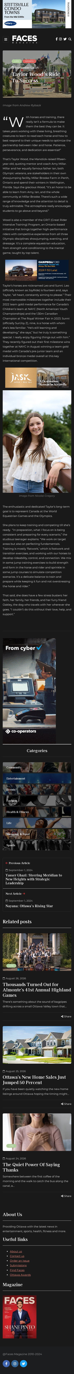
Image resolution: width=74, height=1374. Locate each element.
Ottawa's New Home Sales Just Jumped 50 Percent (34, 1079)
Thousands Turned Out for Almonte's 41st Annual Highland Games (37, 989)
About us (16, 1251)
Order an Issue (19, 1260)
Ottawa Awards (20, 1275)
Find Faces (17, 1270)
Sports (29, 61)
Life (16, 61)
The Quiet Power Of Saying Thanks (31, 1167)
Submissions (18, 1265)
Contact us (17, 1256)
